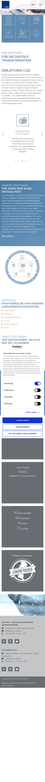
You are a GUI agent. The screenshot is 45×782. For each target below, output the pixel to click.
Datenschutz (18, 683)
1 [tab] (16, 161)
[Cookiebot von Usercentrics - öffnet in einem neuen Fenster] (12, 347)
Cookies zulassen (22, 420)
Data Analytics (10, 310)
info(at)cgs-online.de (13, 631)
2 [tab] (19, 161)
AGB (11, 683)
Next (41, 134)
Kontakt (11, 686)
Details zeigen (31, 412)
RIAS (6, 328)
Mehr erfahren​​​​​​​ (7, 236)
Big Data (7, 314)
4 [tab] (26, 161)
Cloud (6, 321)
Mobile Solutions (10, 324)
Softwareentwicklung (12, 317)
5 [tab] (29, 161)
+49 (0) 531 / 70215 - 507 (15, 633)
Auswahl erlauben (22, 427)
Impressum (5, 683)
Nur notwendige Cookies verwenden (22, 433)
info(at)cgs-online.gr (13, 659)
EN (36, 4)
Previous (3, 134)
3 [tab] (22, 161)
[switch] (38, 390)
